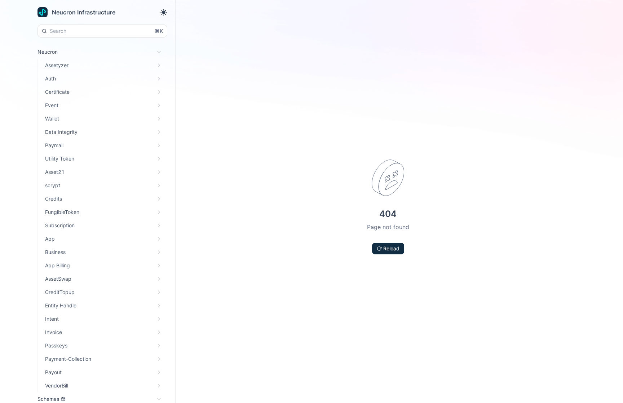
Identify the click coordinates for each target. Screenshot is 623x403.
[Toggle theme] (163, 12)
